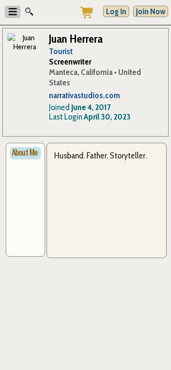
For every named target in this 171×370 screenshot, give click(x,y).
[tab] (25, 153)
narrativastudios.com (84, 95)
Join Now (150, 11)
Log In (116, 11)
